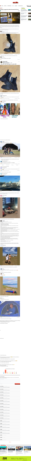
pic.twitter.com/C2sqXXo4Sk (3, 365)
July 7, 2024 (8, 357)
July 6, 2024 (9, 361)
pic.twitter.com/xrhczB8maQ (12, 321)
